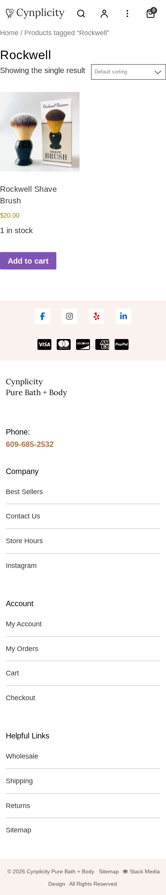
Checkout (20, 698)
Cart (12, 673)
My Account (24, 624)
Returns (18, 806)
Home (9, 33)
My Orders (22, 649)
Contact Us (23, 516)
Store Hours (24, 541)
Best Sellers (24, 492)
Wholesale (22, 756)
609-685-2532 (30, 444)
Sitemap (18, 830)
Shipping (19, 781)
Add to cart (28, 261)
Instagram (21, 565)
